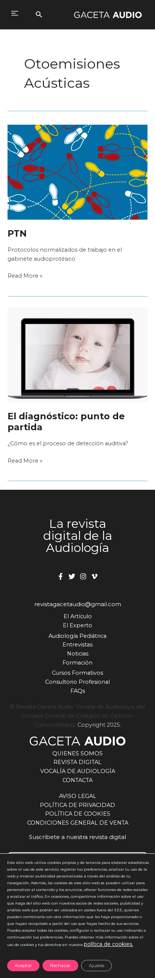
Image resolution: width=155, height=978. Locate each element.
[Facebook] (60, 576)
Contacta (77, 780)
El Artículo (78, 616)
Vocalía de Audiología (77, 771)
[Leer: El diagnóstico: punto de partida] (77, 354)
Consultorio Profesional (77, 681)
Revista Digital (77, 762)
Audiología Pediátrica (77, 636)
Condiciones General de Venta (77, 822)
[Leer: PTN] (77, 171)
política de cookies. (108, 944)
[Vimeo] (94, 576)
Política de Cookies (77, 813)
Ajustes (96, 965)
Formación (77, 662)
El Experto (77, 625)
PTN (17, 233)
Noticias (77, 653)
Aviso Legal (77, 796)
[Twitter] (71, 576)
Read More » (25, 275)
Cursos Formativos (77, 672)
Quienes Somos (77, 753)
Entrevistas (77, 644)
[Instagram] (83, 576)
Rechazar (60, 965)
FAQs (77, 691)
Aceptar (23, 965)
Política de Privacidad (77, 805)
